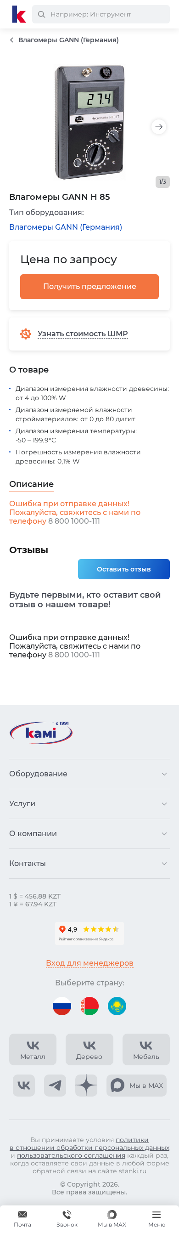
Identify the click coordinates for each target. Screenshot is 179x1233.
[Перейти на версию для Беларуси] (89, 1006)
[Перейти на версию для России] (62, 1006)
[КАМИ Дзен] (86, 1086)
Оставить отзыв (124, 569)
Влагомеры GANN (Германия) (65, 227)
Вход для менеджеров (90, 963)
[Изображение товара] (89, 122)
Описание (31, 484)
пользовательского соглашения (71, 1155)
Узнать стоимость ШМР (83, 333)
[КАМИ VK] (24, 1086)
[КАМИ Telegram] (55, 1086)
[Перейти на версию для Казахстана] (117, 1006)
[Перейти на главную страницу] (19, 14)
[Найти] (41, 14)
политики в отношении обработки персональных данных (89, 1144)
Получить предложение (89, 286)
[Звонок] (67, 1219)
